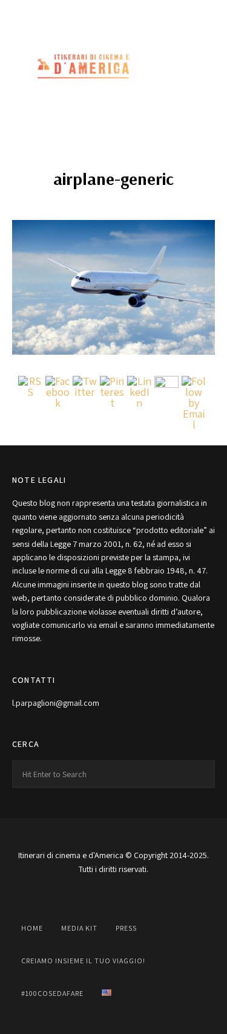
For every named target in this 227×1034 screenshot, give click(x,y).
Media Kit (79, 927)
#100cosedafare (52, 993)
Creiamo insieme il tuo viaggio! (83, 960)
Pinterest (140, 13)
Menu (203, 67)
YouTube (114, 13)
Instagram (87, 13)
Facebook (60, 13)
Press (126, 927)
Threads (167, 13)
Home (32, 927)
